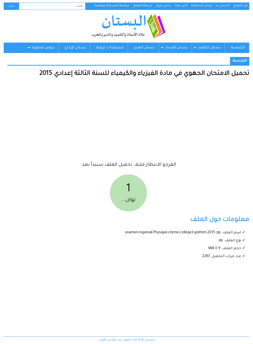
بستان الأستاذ (176, 48)
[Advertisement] (128, 121)
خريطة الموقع (142, 5)
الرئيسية (238, 48)
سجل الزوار (163, 5)
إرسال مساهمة (201, 5)
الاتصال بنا (223, 5)
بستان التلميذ (209, 48)
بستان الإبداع (75, 48)
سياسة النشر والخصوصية (112, 5)
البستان (128, 26)
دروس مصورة (43, 48)
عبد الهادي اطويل (110, 340)
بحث (11, 6)
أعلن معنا (181, 5)
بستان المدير (144, 48)
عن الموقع (240, 5)
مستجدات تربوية (110, 48)
